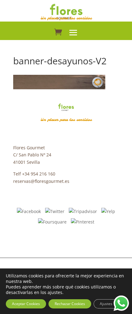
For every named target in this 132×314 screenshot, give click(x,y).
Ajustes (106, 303)
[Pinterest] (82, 221)
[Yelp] (108, 211)
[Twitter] (55, 211)
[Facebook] (28, 211)
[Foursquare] (52, 221)
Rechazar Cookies (70, 303)
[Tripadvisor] (83, 211)
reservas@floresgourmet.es (41, 181)
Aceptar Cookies (26, 303)
